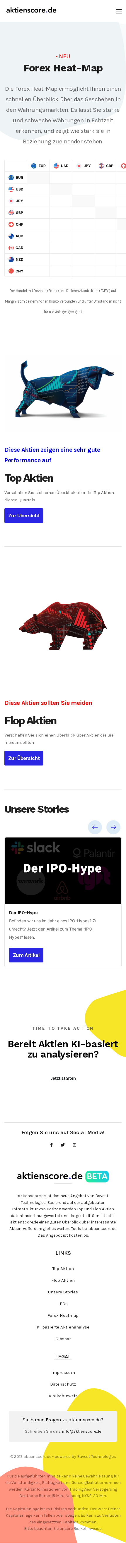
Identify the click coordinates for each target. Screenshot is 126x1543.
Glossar (63, 1338)
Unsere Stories (63, 1292)
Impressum (63, 1372)
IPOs (63, 1303)
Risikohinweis (63, 1395)
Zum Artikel (26, 955)
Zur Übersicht (23, 515)
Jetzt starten (63, 1078)
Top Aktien (63, 1268)
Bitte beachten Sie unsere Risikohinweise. (63, 1528)
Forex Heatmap (63, 1315)
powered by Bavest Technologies (85, 1456)
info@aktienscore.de (81, 1431)
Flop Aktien (63, 1280)
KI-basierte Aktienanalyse (63, 1327)
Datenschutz (63, 1384)
